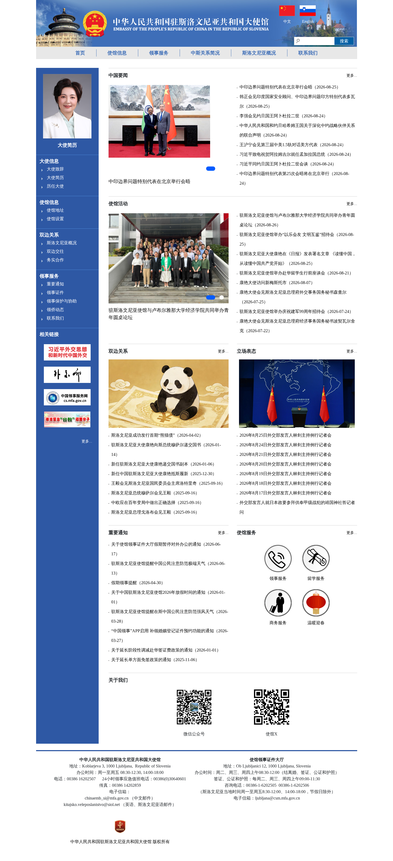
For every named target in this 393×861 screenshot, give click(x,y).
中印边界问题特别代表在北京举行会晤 (149, 181)
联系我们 (308, 53)
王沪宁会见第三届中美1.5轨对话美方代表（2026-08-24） (293, 144)
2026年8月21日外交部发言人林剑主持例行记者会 (286, 454)
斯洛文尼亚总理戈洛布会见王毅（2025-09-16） (155, 512)
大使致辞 (55, 169)
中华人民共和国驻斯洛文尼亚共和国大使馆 (111, 841)
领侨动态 (55, 309)
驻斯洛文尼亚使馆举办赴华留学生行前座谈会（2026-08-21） (296, 273)
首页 (80, 53)
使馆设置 (55, 218)
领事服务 (158, 53)
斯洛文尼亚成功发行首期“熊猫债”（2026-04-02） (157, 435)
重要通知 (55, 284)
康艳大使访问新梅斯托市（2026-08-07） (277, 282)
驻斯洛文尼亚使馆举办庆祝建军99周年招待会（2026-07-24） (296, 311)
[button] (210, 168)
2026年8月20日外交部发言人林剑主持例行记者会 (286, 464)
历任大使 (55, 186)
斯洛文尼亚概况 (259, 53)
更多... (87, 441)
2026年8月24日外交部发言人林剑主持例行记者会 (286, 445)
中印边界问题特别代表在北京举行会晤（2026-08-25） (290, 87)
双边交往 (55, 251)
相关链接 (49, 334)
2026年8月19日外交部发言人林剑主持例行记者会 (286, 473)
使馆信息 (117, 53)
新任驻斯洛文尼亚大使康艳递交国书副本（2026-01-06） (164, 464)
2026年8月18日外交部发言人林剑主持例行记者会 (286, 483)
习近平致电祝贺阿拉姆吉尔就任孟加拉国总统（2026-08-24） (296, 154)
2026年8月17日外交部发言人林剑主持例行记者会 (286, 493)
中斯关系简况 (205, 53)
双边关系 (49, 235)
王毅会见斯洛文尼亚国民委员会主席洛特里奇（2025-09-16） (168, 483)
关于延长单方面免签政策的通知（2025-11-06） (155, 659)
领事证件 (55, 292)
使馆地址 (55, 210)
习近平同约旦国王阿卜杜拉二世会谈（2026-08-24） (288, 164)
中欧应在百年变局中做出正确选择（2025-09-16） (157, 502)
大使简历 (55, 177)
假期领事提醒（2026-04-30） (138, 582)
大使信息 (49, 161)
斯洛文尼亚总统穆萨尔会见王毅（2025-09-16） (155, 493)
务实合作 (55, 260)
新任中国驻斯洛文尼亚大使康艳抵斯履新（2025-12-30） (164, 473)
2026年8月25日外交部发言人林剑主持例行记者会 (286, 435)
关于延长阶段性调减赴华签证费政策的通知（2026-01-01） (166, 650)
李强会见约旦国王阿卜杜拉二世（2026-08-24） (284, 116)
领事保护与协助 (62, 301)
